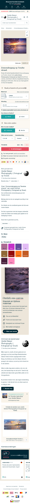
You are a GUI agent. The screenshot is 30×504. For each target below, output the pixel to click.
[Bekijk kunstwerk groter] (27, 32)
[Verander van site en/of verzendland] (28, 11)
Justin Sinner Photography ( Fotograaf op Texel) (14, 17)
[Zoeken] (26, 22)
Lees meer (14, 181)
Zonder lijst (9, 130)
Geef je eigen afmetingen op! (15, 110)
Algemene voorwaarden (12, 486)
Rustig (4, 237)
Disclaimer (21, 486)
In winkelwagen (16, 149)
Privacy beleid (23, 489)
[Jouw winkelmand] (27, 17)
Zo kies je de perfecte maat (22, 101)
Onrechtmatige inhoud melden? (11, 489)
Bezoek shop (5, 181)
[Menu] (2, 17)
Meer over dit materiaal (23, 92)
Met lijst (23, 130)
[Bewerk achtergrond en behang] (27, 35)
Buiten (23, 116)
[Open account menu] (24, 17)
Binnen (9, 116)
